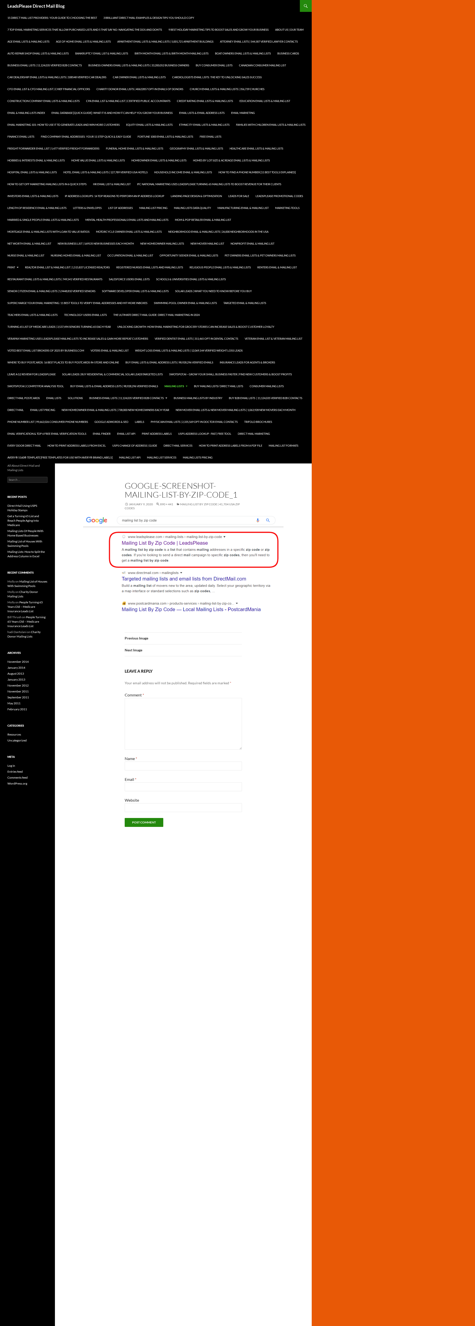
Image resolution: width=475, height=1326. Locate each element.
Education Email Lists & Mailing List (264, 100)
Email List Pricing (42, 409)
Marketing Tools (287, 207)
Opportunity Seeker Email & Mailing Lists (189, 255)
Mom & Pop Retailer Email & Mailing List (203, 219)
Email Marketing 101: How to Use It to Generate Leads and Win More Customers (63, 124)
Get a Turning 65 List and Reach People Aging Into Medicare (23, 520)
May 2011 (14, 703)
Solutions (75, 398)
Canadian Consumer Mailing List (262, 65)
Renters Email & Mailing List (277, 267)
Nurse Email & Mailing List (25, 255)
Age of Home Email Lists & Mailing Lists (83, 41)
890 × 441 (166, 504)
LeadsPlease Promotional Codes (279, 196)
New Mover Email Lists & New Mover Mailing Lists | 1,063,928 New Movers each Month (235, 409)
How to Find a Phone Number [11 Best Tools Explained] (257, 172)
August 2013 (15, 673)
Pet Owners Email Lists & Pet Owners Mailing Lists (260, 255)
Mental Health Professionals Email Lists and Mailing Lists (126, 219)
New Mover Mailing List (207, 243)
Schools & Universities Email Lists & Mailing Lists (191, 279)
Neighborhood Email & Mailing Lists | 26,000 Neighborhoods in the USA (218, 231)
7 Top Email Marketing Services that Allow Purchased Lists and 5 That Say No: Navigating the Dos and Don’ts (84, 29)
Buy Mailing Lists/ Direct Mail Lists (218, 386)
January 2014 (16, 667)
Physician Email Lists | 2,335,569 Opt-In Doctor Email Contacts (194, 421)
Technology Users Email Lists (85, 314)
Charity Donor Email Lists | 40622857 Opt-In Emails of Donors (139, 89)
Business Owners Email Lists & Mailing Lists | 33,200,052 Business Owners (138, 65)
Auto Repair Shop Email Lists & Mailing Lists (38, 53)
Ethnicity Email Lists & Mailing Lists (204, 124)
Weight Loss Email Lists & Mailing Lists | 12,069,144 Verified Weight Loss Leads (189, 350)
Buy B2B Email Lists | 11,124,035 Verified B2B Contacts (265, 398)
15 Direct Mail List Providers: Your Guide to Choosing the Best (52, 17)
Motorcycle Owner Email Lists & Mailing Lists (129, 231)
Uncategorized (17, 740)
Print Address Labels (157, 433)
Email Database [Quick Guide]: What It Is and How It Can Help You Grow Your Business (112, 112)
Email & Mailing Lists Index (26, 112)
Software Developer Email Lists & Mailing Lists (135, 291)
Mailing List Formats (283, 445)
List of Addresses (120, 207)
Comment (134, 694)
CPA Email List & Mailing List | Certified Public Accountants (128, 100)
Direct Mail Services (178, 445)
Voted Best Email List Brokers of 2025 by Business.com (45, 350)
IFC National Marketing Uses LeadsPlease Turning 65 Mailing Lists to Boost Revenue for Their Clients (209, 184)
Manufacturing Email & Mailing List (243, 207)
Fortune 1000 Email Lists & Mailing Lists (165, 136)
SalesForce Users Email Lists (129, 279)
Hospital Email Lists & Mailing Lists (32, 172)
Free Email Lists (210, 136)
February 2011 (17, 709)
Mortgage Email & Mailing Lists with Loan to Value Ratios (48, 231)
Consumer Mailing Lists (267, 386)
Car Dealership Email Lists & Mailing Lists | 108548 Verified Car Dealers (56, 77)
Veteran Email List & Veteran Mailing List (273, 338)
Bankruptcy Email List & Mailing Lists (101, 53)
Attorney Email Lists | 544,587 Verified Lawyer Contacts (259, 41)
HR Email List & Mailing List (112, 184)
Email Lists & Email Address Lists (202, 112)
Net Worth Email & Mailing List (29, 243)
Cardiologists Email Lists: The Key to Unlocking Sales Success (217, 77)
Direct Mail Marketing (254, 433)
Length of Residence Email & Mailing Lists (37, 207)
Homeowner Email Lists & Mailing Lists (159, 160)
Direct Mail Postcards (23, 398)
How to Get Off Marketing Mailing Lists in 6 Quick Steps (47, 184)
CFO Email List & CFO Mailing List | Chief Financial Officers (48, 89)
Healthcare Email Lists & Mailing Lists (256, 148)
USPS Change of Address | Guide (134, 445)
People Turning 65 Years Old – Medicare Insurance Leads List (25, 606)
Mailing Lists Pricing (198, 457)
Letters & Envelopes (87, 207)
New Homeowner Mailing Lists (162, 243)
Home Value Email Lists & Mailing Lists (98, 160)
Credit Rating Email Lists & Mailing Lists (205, 100)
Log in (11, 765)
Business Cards (288, 53)
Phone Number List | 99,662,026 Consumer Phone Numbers (47, 421)
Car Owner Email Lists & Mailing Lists (139, 77)
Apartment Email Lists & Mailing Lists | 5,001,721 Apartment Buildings (165, 41)
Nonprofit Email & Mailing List (252, 243)
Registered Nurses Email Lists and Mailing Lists (149, 267)
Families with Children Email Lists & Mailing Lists (271, 124)
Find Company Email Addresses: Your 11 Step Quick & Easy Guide (86, 136)
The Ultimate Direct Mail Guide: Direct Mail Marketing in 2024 (156, 314)
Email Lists (53, 398)
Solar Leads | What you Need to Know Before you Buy (213, 291)
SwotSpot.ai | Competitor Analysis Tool (35, 386)
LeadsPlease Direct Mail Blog (36, 6)
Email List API (126, 433)
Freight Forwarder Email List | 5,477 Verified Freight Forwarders (53, 148)
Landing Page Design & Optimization (196, 196)
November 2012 (18, 685)
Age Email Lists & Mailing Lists (28, 41)
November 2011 (18, 691)
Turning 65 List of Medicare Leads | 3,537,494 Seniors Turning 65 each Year (59, 326)
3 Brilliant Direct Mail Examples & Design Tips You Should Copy (148, 17)
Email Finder (102, 433)
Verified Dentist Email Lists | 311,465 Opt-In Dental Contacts (196, 338)
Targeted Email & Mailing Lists (244, 303)
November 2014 (18, 661)
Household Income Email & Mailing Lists (183, 172)
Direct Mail (15, 409)
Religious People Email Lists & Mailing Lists (220, 267)
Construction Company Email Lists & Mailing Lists (43, 100)
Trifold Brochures (258, 421)
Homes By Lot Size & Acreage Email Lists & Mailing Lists (231, 160)
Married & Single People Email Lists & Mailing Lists (43, 219)
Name (131, 758)
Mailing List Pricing (153, 207)
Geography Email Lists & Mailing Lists (196, 148)
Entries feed (15, 771)
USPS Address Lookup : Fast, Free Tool (204, 433)
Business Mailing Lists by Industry (198, 398)
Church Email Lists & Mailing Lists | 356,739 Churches (227, 89)
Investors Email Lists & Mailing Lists (32, 196)
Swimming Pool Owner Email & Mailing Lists (185, 303)
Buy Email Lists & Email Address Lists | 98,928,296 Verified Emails (169, 362)
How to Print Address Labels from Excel (77, 445)
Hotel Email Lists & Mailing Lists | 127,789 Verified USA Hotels (105, 172)
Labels (139, 421)
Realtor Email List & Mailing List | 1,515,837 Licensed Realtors (67, 267)
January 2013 (16, 679)
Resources (14, 734)
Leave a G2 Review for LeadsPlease (31, 374)
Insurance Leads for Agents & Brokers (247, 362)
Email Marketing (243, 112)
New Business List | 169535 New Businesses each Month (96, 243)
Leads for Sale (238, 196)
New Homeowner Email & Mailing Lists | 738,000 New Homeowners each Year (115, 409)
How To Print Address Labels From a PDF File (230, 445)
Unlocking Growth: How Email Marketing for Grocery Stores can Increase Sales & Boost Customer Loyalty (195, 326)
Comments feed (17, 777)
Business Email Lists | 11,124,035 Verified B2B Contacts (44, 65)
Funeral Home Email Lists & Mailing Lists (134, 148)
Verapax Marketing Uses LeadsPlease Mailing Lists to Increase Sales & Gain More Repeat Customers (77, 338)
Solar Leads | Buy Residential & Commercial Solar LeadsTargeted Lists (112, 374)
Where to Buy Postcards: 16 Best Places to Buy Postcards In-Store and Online (63, 362)
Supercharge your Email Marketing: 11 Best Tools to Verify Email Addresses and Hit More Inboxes (77, 303)
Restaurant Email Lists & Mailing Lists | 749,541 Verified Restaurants (54, 279)
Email (130, 779)
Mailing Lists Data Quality (192, 207)
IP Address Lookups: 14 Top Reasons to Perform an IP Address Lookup (114, 196)
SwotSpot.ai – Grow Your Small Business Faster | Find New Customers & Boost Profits (230, 374)
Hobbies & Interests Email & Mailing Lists (36, 160)
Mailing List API (130, 457)
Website (132, 800)
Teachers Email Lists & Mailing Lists (32, 314)
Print (11, 267)
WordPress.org (17, 783)
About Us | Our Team (289, 29)
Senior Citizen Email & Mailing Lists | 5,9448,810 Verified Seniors (51, 291)
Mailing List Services (161, 457)
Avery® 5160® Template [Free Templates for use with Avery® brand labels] (60, 457)
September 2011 (18, 697)
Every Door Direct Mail (24, 445)
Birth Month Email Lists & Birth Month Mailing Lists (172, 53)
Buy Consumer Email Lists (214, 65)
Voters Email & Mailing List (110, 350)
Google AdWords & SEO (111, 421)
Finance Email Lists (20, 136)
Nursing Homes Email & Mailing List (76, 255)
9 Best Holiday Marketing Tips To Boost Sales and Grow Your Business (218, 29)
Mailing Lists (174, 386)
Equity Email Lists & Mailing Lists (149, 124)
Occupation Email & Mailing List (130, 255)
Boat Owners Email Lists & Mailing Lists (243, 53)
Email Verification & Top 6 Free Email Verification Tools (46, 433)
